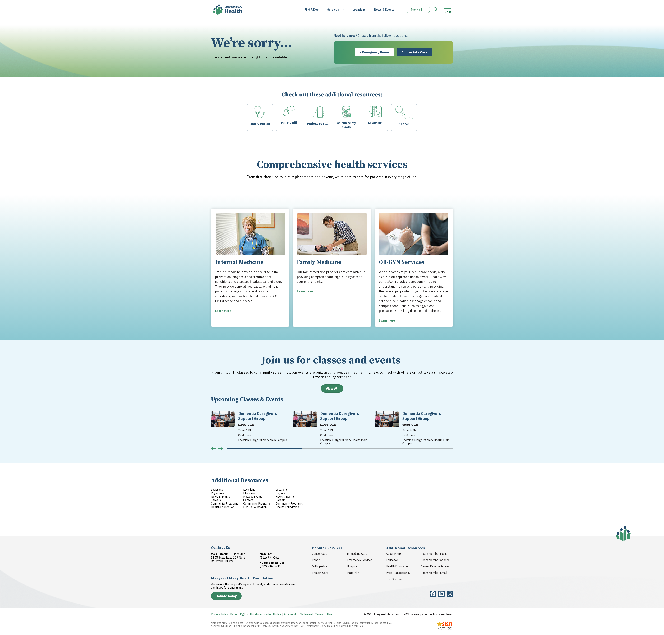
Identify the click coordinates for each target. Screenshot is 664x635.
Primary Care (320, 572)
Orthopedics (319, 566)
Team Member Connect (435, 560)
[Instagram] (450, 594)
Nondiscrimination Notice (265, 614)
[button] (213, 448)
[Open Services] (342, 9)
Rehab (316, 560)
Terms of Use (323, 614)
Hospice (352, 566)
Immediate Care (357, 553)
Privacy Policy (219, 614)
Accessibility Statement (298, 614)
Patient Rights (239, 614)
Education (392, 560)
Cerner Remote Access (435, 566)
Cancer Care (319, 553)
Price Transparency (398, 572)
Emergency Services (359, 560)
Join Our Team (395, 579)
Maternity (353, 572)
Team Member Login (434, 553)
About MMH (393, 553)
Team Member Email (434, 572)
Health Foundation (397, 566)
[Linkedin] (441, 594)
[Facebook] (433, 594)
